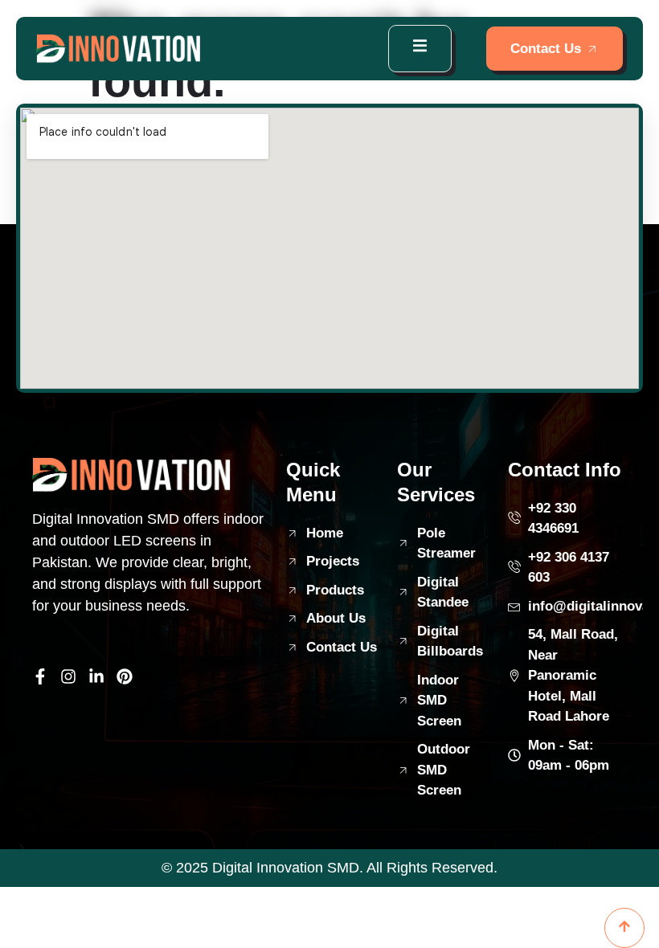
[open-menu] (420, 48)
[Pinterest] (125, 676)
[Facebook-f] (40, 676)
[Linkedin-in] (96, 676)
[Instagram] (68, 676)
